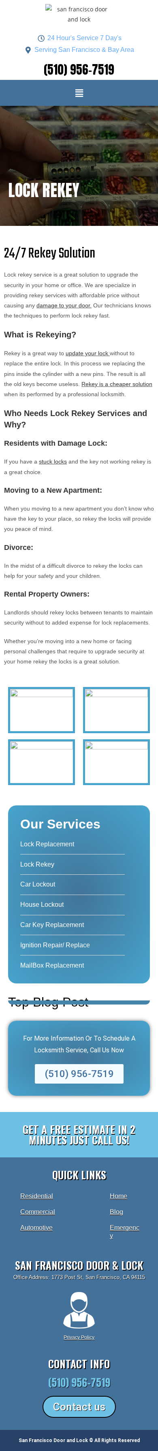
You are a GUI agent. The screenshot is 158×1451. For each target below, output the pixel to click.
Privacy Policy (79, 1337)
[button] (79, 93)
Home (118, 1196)
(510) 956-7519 (79, 70)
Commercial (37, 1211)
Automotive (36, 1227)
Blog (116, 1211)
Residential (36, 1196)
